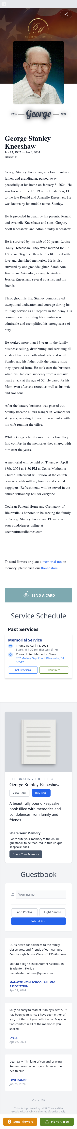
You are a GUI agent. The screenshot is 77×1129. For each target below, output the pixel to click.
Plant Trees (54, 670)
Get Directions (23, 670)
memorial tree (52, 561)
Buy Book (41, 793)
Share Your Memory (26, 854)
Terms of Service (49, 1111)
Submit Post (38, 921)
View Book (19, 793)
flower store (49, 567)
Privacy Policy (27, 1111)
